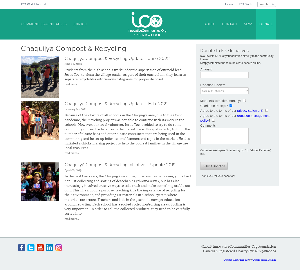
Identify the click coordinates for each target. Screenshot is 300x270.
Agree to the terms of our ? (232, 111)
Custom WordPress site (236, 259)
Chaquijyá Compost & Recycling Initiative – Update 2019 (120, 164)
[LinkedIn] (49, 247)
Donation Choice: (212, 85)
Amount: (206, 69)
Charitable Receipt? (214, 106)
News (248, 24)
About (210, 24)
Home (229, 4)
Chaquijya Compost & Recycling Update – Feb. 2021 (116, 103)
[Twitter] (30, 247)
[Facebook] (21, 247)
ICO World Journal (33, 4)
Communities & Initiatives (44, 24)
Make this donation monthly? (220, 101)
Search (274, 4)
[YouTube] (40, 247)
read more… (72, 84)
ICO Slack (245, 4)
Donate (266, 24)
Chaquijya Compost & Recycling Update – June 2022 (117, 58)
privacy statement (249, 111)
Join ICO (80, 24)
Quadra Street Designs (264, 259)
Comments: (208, 126)
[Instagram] (58, 247)
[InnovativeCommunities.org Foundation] (147, 24)
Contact (230, 24)
